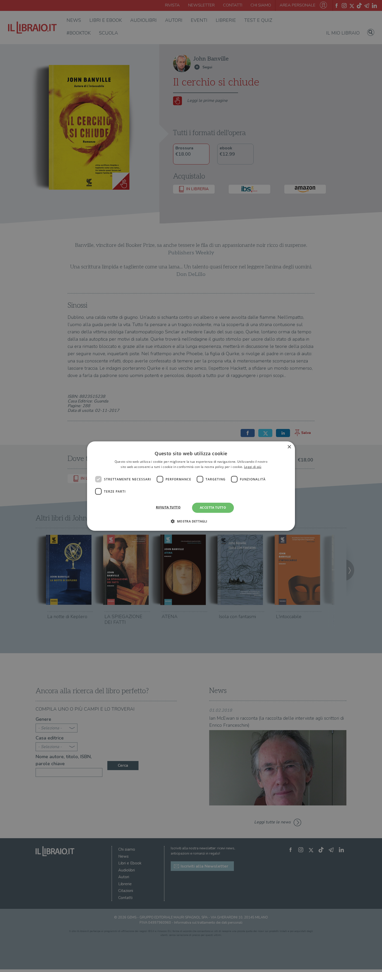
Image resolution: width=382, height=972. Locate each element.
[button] (191, 521)
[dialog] (191, 486)
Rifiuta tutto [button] (168, 507)
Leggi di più (252, 467)
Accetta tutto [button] (213, 507)
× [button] (289, 447)
